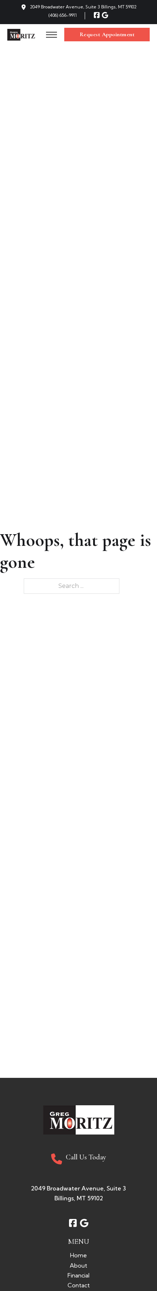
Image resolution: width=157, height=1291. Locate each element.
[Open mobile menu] (51, 35)
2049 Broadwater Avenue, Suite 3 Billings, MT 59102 (83, 7)
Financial (78, 1275)
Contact (79, 1285)
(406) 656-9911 (63, 15)
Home (78, 1255)
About (78, 1265)
